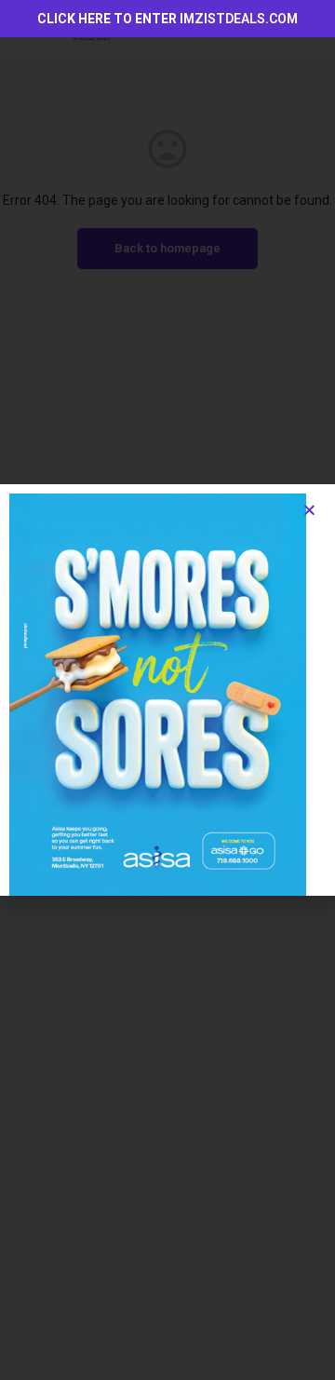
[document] (167, 690)
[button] (309, 510)
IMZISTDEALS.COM (239, 18)
